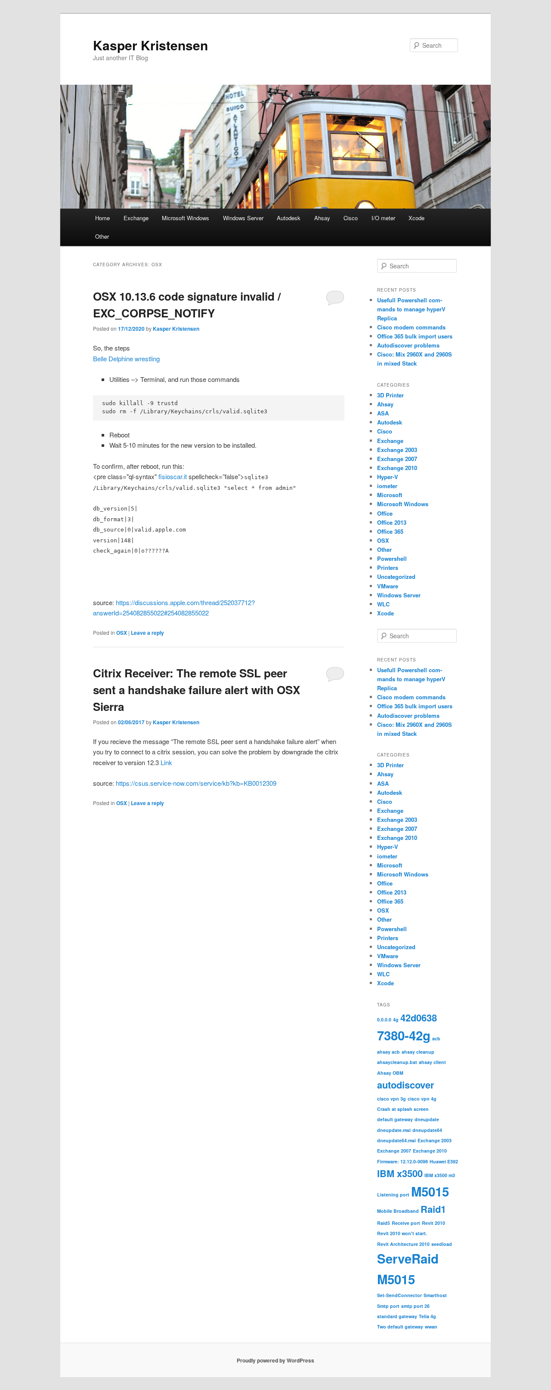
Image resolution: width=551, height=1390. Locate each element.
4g (396, 1019)
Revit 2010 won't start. (402, 1233)
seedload (441, 1244)
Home (102, 218)
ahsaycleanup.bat (397, 1062)
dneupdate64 (427, 1130)
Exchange (136, 218)
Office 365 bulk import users (414, 336)
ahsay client (432, 1062)
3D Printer (390, 395)
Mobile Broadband (398, 1211)
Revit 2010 (433, 1223)
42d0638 (418, 1017)
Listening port (393, 1194)
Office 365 (390, 531)
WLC (383, 604)
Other (102, 236)
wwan (431, 1326)
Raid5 (383, 1223)
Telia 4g (427, 1316)
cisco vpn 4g (422, 1098)
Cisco (351, 218)
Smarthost (435, 1295)
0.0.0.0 (384, 1019)
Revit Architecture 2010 (403, 1244)
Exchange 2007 (397, 459)
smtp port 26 (415, 1306)
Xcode (416, 218)
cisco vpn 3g (391, 1098)
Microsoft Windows (185, 218)
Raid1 (433, 1209)
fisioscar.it (172, 476)
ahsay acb (388, 1052)
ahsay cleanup (418, 1052)
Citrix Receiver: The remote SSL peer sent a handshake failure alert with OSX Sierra (196, 689)
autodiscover (405, 1085)
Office (385, 513)
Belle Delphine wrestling (126, 358)
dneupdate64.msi (396, 1140)
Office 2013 (391, 522)
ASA (383, 413)
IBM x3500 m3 (439, 1175)
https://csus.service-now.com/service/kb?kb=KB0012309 (196, 782)
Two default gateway (400, 1326)
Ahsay (322, 218)
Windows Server (243, 218)
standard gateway (397, 1316)
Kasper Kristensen (150, 45)
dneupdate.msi (394, 1130)
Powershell (392, 558)
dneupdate (427, 1119)
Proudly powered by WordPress (275, 1360)
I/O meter (383, 218)
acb (436, 1038)
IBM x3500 (400, 1173)
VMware (387, 586)
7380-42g (403, 1035)
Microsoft (389, 495)
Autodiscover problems (408, 345)
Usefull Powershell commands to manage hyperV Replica (411, 309)
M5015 (430, 1191)
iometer (387, 486)
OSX (121, 633)
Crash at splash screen (403, 1109)
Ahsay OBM (390, 1073)
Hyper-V (387, 477)
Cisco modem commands (411, 327)
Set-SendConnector (399, 1295)
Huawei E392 (444, 1161)
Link (166, 762)
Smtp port (388, 1306)
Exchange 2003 (397, 450)
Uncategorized (396, 576)
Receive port (406, 1223)
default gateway (395, 1119)
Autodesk (288, 218)
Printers (387, 567)
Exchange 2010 (397, 468)
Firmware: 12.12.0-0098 (402, 1161)
